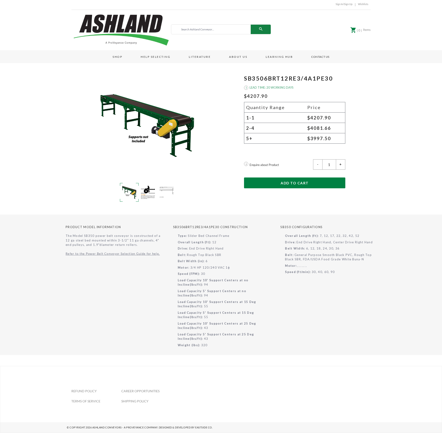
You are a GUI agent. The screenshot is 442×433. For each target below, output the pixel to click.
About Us (238, 56)
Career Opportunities (140, 391)
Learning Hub (279, 56)
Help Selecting (155, 56)
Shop (117, 56)
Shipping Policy (134, 401)
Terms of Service (85, 401)
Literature (200, 56)
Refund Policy (84, 391)
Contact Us (320, 56)
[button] (147, 125)
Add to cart (295, 183)
